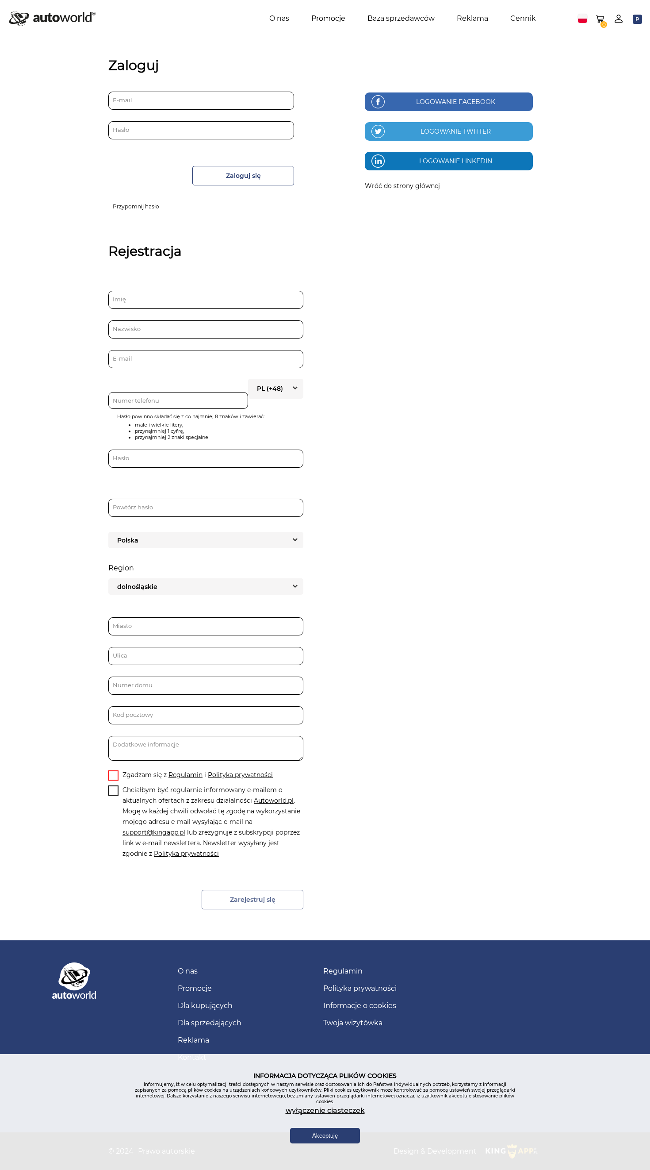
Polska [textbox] (127, 540)
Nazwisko (127, 328)
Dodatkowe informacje (146, 744)
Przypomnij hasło (136, 206)
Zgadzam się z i (197, 775)
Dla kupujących (205, 1005)
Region (121, 568)
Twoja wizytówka (352, 1023)
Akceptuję (325, 1135)
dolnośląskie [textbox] (137, 587)
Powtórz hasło (133, 507)
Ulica (120, 655)
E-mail (122, 100)
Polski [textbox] (582, 18)
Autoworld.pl (274, 800)
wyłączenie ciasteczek (325, 1110)
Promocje (328, 18)
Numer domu (133, 685)
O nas (279, 18)
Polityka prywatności (240, 775)
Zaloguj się (243, 176)
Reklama (472, 18)
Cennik (523, 18)
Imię (119, 299)
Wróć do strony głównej (402, 186)
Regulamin (185, 775)
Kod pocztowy (133, 714)
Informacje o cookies (359, 1005)
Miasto (122, 625)
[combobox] (582, 18)
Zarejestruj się (252, 900)
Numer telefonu (136, 400)
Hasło (121, 129)
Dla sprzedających (209, 1023)
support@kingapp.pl (153, 832)
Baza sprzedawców (401, 18)
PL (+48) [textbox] (270, 389)
